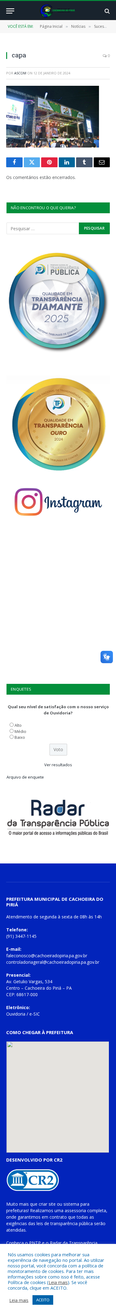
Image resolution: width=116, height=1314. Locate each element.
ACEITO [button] (42, 1300)
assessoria (75, 1210)
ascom (20, 73)
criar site (47, 1204)
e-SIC (34, 1014)
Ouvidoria (15, 1014)
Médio (20, 731)
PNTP (35, 1243)
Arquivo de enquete (25, 777)
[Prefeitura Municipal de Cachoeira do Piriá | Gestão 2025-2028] (58, 11)
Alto (18, 725)
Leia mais (58, 1282)
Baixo (20, 737)
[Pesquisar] (106, 11)
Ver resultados (58, 764)
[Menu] (10, 11)
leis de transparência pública (65, 1223)
